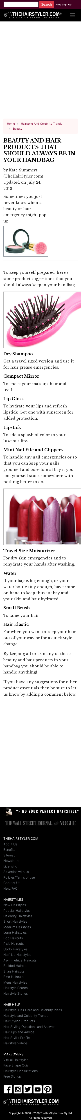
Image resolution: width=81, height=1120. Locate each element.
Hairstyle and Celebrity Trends (25, 1015)
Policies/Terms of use (19, 877)
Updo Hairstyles (15, 949)
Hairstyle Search (15, 988)
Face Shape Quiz (16, 1065)
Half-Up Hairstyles (17, 954)
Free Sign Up (64, 4)
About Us (10, 844)
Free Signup (12, 1076)
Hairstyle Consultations (20, 1071)
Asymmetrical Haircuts (19, 960)
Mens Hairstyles (15, 982)
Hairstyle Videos (15, 1043)
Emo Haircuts (13, 977)
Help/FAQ (10, 888)
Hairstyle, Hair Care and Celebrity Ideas (32, 1010)
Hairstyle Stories (15, 993)
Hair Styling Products (19, 1021)
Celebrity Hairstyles (17, 916)
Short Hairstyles (15, 921)
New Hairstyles (14, 905)
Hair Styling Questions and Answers (29, 1027)
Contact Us (11, 883)
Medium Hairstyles (17, 927)
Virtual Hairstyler (15, 1060)
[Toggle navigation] (72, 15)
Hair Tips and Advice (18, 1032)
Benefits (9, 849)
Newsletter (11, 861)
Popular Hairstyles (16, 910)
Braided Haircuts (15, 966)
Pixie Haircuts (13, 943)
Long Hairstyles (15, 932)
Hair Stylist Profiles (17, 1038)
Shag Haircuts (13, 971)
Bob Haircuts (13, 938)
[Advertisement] (40, 71)
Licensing (10, 866)
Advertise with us (16, 872)
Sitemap (9, 855)
